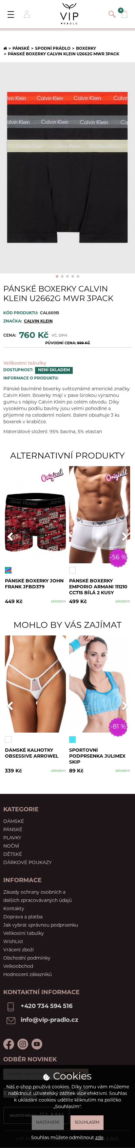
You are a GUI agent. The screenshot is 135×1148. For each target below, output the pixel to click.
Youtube (36, 1044)
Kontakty (13, 909)
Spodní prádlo (52, 49)
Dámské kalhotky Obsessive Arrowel (31, 753)
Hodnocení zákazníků (27, 974)
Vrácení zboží (18, 950)
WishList (13, 941)
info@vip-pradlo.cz (49, 1020)
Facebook (8, 1044)
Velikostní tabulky (24, 363)
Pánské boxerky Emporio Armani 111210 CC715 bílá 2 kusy (98, 587)
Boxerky (86, 49)
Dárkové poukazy (27, 862)
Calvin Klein (38, 321)
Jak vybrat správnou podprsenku (40, 925)
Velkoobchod (18, 966)
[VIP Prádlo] (69, 13)
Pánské (20, 49)
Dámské (13, 821)
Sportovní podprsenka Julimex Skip (97, 756)
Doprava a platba (23, 917)
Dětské (12, 854)
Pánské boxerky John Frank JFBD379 (34, 584)
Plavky (12, 838)
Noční (11, 846)
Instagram (22, 1044)
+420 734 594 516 (46, 1007)
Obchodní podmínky (26, 958)
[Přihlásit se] (26, 14)
